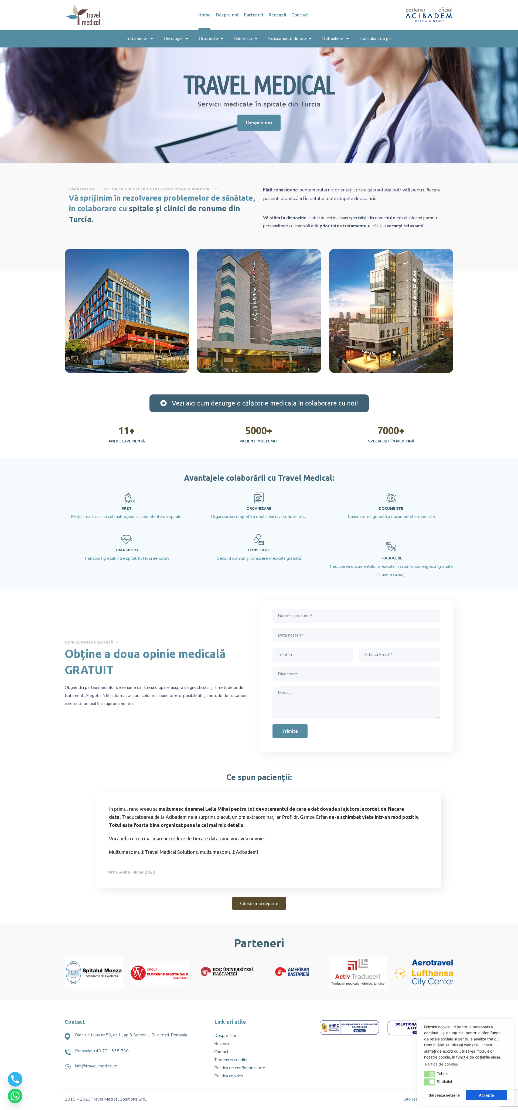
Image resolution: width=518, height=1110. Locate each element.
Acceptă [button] (486, 1095)
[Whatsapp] (15, 1096)
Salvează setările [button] (444, 1095)
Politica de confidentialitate (239, 1068)
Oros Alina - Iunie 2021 (131, 872)
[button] (259, 123)
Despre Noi (225, 1036)
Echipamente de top (287, 39)
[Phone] (15, 1079)
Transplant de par (376, 39)
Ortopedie (208, 39)
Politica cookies (228, 1076)
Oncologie (173, 39)
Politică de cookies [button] (441, 1064)
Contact (221, 1052)
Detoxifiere (332, 39)
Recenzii (222, 1044)
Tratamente (137, 39)
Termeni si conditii (230, 1060)
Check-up (243, 39)
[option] (259, 841)
